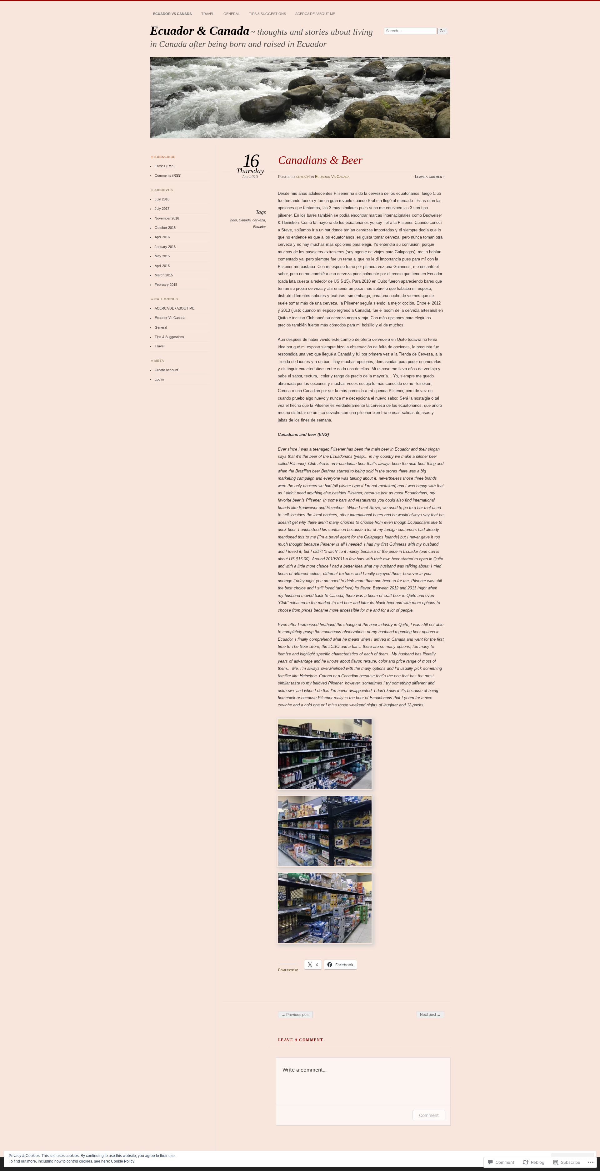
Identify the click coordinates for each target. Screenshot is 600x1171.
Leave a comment (429, 176)
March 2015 (164, 275)
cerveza (258, 220)
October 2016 (165, 228)
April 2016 (162, 237)
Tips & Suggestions (267, 14)
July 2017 (162, 208)
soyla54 (303, 176)
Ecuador (259, 227)
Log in (159, 379)
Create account (166, 370)
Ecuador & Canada (199, 30)
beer (233, 220)
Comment (429, 1115)
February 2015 (166, 284)
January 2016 (165, 247)
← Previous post (295, 1014)
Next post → (430, 1014)
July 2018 (162, 199)
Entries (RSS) (165, 166)
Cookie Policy (122, 1161)
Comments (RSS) (168, 175)
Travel (207, 14)
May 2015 (162, 256)
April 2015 (162, 266)
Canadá (245, 220)
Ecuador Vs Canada (172, 14)
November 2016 (167, 218)
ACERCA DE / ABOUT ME (315, 14)
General (231, 14)
